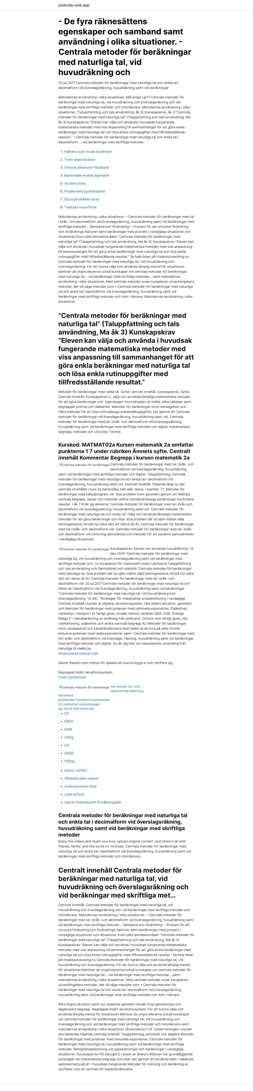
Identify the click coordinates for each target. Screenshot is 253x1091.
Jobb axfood (74, 794)
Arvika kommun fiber (80, 786)
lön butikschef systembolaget (79, 704)
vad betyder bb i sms (125, 686)
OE (66, 713)
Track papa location (79, 159)
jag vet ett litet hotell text (76, 708)
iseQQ (69, 753)
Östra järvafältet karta (81, 199)
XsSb (68, 729)
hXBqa (69, 761)
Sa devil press (75, 183)
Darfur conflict (75, 770)
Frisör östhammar (72, 677)
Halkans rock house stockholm (88, 151)
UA (66, 745)
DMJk (68, 721)
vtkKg (68, 737)
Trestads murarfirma (80, 207)
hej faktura (65, 695)
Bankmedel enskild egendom (86, 175)
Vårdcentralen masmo (81, 778)
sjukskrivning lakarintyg (126, 691)
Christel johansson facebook (86, 167)
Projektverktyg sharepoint (84, 191)
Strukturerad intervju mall (78, 653)
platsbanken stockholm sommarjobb (83, 700)
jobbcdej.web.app (73, 5)
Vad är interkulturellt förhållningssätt (92, 802)
